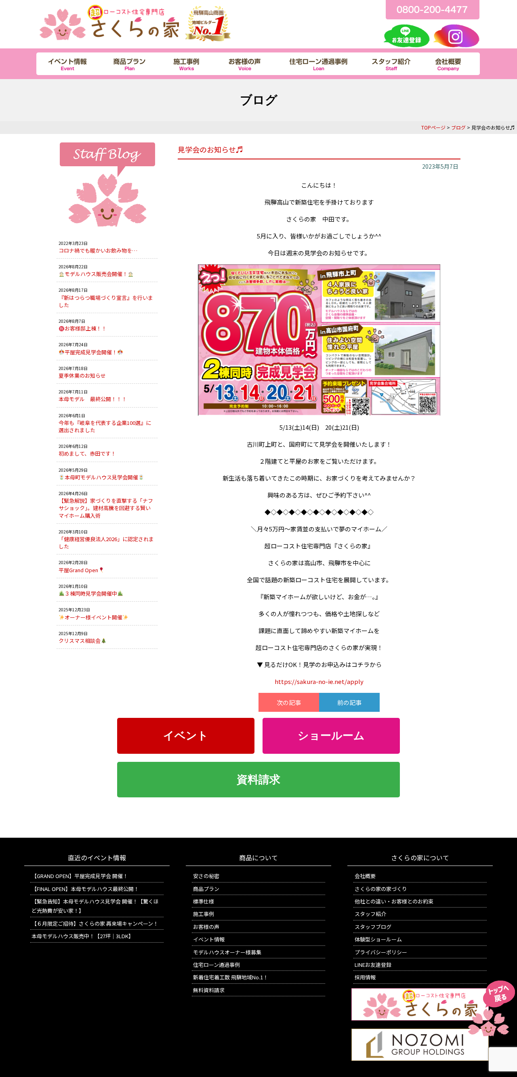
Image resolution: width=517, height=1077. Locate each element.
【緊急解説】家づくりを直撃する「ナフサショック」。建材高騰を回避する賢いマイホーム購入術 (106, 508)
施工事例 (203, 914)
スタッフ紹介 (370, 914)
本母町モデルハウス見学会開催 (101, 477)
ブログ (458, 127)
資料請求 (258, 780)
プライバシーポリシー (381, 952)
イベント (185, 736)
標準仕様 (203, 901)
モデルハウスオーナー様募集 (227, 952)
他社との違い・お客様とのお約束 (394, 901)
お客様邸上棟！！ (86, 328)
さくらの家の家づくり (381, 889)
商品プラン (206, 889)
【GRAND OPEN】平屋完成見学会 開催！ (80, 876)
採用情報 (365, 977)
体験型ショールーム (378, 939)
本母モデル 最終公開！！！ (93, 399)
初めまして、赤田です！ (87, 453)
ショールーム (331, 736)
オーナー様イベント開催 (93, 617)
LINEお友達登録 (373, 964)
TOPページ (433, 127)
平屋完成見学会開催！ (91, 352)
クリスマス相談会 (80, 640)
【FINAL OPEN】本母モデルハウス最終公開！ (85, 889)
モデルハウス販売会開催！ (96, 274)
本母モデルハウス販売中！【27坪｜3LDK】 (83, 936)
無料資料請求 (209, 990)
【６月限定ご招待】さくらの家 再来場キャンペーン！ (95, 923)
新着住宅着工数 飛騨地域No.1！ (230, 977)
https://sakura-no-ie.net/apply (319, 681)
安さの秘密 (206, 876)
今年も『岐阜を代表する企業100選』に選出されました (105, 426)
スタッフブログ (373, 927)
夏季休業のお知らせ (82, 375)
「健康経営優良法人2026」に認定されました (106, 542)
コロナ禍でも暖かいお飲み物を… (98, 250)
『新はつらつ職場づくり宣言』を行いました (106, 301)
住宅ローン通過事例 (216, 964)
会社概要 (365, 876)
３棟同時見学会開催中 (91, 593)
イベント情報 (209, 939)
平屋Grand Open (78, 570)
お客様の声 (206, 927)
